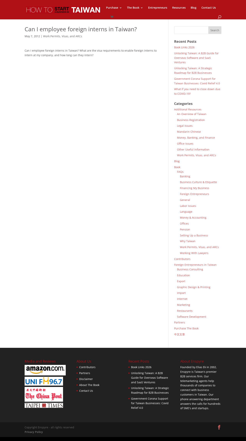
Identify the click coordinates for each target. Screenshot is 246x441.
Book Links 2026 (184, 47)
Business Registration (191, 120)
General (185, 200)
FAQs (180, 172)
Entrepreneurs (157, 7)
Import (181, 293)
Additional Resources (187, 109)
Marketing (183, 305)
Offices (184, 223)
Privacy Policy (34, 432)
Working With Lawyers (194, 253)
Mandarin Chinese (189, 131)
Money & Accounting (193, 217)
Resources (179, 7)
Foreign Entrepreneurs (194, 194)
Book (177, 167)
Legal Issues (185, 126)
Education (183, 275)
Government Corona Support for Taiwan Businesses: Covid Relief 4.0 (150, 403)
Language (186, 211)
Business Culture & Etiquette (198, 182)
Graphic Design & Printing (193, 287)
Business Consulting (190, 269)
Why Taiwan (187, 241)
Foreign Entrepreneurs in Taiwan (195, 265)
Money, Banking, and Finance (196, 137)
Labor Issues (188, 206)
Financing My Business (194, 188)
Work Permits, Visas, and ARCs (62, 36)
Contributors (182, 259)
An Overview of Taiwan (191, 114)
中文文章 (179, 334)
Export (181, 281)
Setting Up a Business (194, 235)
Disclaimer (86, 379)
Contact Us (208, 7)
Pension (185, 229)
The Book (133, 7)
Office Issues (185, 143)
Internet (182, 299)
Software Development (191, 316)
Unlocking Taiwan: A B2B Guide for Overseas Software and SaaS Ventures (196, 57)
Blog (193, 7)
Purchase (112, 7)
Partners (179, 322)
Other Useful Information (193, 149)
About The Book (89, 385)
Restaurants (185, 311)
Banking (185, 176)
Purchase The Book (186, 328)
